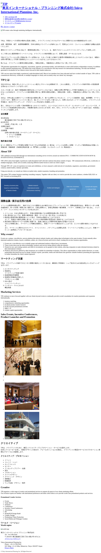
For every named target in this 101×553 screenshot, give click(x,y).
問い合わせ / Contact (8, 27)
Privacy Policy (9, 548)
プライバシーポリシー (13, 539)
